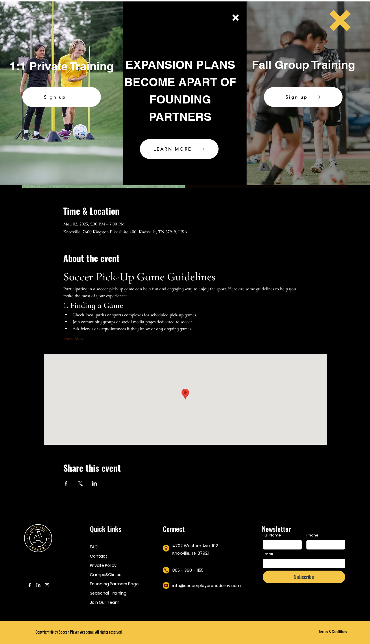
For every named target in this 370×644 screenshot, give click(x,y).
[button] (235, 18)
